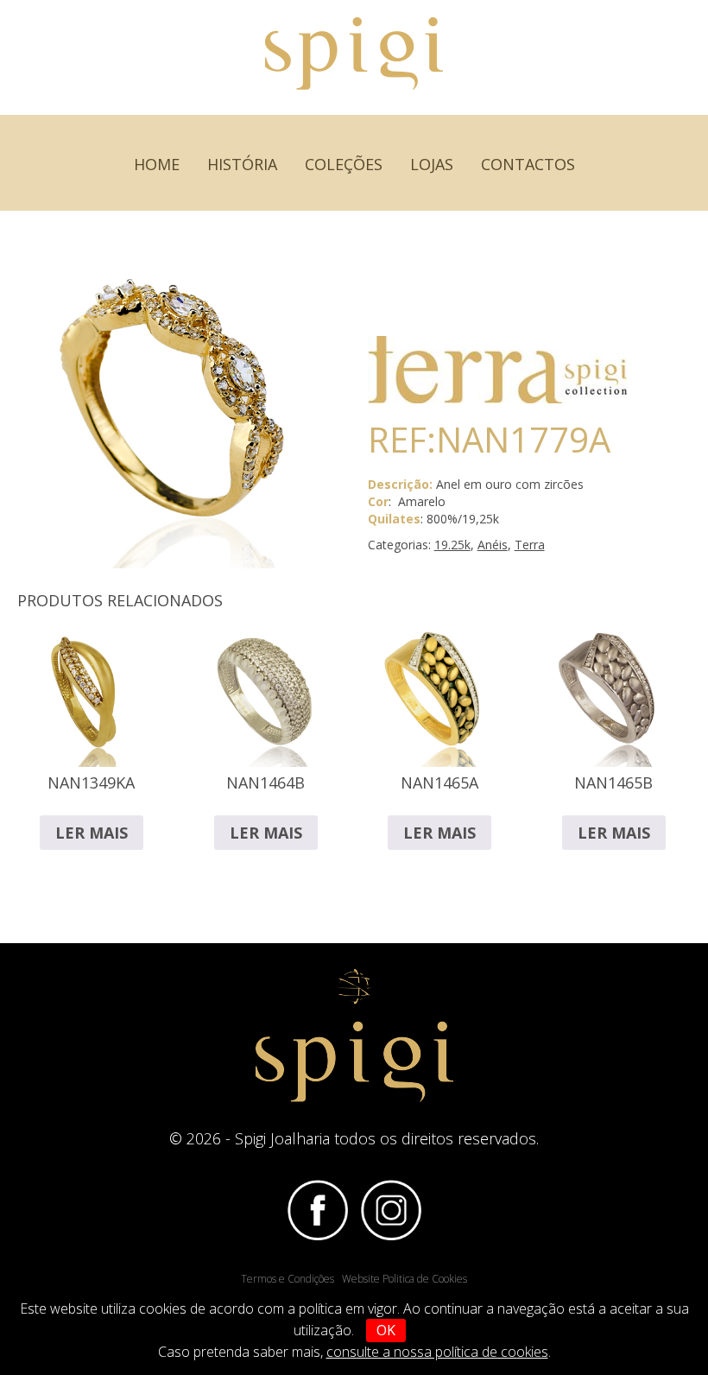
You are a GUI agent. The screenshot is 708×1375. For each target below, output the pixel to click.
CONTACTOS (528, 164)
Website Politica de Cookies (404, 1278)
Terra (530, 544)
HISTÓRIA (242, 164)
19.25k (452, 544)
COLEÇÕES (343, 164)
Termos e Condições (287, 1278)
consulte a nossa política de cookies (437, 1351)
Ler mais (91, 832)
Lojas (431, 164)
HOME (157, 164)
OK (385, 1330)
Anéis (492, 544)
